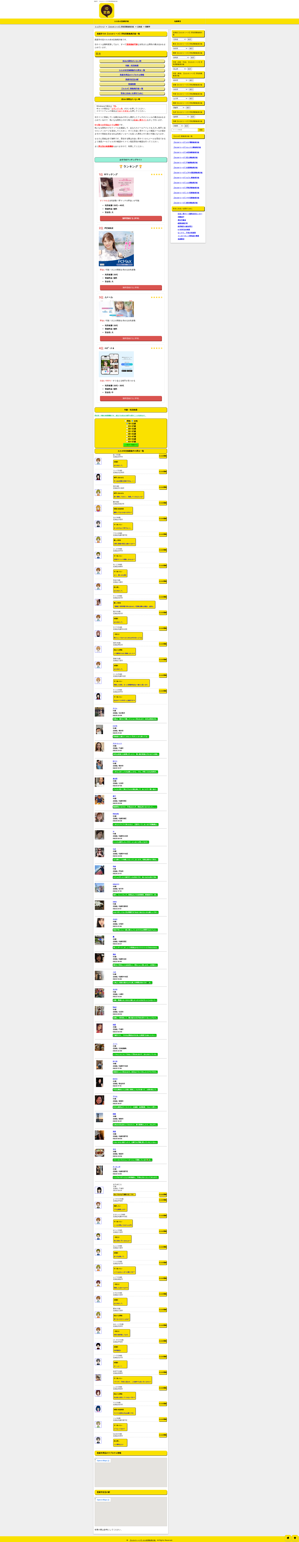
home (288, 1538)
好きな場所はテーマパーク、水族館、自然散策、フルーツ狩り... (135, 1107)
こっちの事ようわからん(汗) (123, 1225)
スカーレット (117, 743)
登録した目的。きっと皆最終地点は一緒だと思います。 (131, 685)
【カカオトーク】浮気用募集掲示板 (186, 188)
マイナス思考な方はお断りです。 (124, 1413)
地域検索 (132, 84)
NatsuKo (116, 814)
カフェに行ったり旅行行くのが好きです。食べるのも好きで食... (135, 877)
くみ (114, 972)
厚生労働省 (182, 220)
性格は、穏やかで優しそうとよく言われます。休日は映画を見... (135, 719)
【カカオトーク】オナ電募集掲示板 (186, 142)
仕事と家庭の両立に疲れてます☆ (124, 544)
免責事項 (177, 21)
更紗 (114, 954)
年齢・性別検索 (132, 65)
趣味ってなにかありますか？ (123, 512)
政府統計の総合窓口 (185, 226)
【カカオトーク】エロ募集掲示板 (185, 183)
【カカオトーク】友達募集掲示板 (185, 168)
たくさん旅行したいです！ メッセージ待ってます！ (131, 842)
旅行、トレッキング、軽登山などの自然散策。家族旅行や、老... (135, 895)
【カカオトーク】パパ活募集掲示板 (186, 193)
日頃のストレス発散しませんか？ (124, 559)
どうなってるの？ (119, 1429)
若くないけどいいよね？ (121, 1319)
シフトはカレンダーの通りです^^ (124, 1272)
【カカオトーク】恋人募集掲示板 (185, 157)
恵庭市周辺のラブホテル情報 (132, 75)
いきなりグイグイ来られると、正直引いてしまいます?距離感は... (135, 824)
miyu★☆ (116, 884)
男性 (129, 421)
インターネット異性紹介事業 (188, 236)
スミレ (115, 708)
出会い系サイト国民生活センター (190, 214)
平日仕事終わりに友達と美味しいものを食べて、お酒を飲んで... (135, 1089)
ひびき (115, 726)
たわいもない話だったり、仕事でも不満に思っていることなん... (135, 1142)
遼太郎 (115, 778)
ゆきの (115, 1079)
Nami (114, 1007)
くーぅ (115, 1044)
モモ (114, 1149)
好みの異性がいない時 (132, 61)
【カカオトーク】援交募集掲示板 (185, 203)
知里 (114, 1025)
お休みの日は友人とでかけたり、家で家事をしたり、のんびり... (135, 1124)
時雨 (114, 1114)
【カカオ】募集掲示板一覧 (132, 88)
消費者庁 (181, 217)
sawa (115, 901)
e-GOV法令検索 (184, 229)
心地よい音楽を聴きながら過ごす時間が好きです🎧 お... (132, 982)
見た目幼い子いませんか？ (122, 1241)
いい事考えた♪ (118, 1444)
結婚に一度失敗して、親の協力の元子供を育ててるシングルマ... (135, 1018)
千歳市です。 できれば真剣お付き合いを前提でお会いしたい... (134, 1035)
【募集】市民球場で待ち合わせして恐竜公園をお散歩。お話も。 (134, 606)
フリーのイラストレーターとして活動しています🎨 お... (132, 1160)
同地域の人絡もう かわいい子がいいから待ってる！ (131, 736)
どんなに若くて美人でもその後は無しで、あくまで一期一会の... (135, 789)
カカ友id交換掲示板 (121, 21)
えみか (115, 919)
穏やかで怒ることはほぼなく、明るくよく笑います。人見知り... (135, 965)
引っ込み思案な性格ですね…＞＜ (124, 481)
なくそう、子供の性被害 (187, 233)
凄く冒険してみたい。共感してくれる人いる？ (128, 497)
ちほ (114, 849)
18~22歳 (132, 423)
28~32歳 (132, 429)
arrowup (295, 1538)
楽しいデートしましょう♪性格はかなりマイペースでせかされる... (135, 947)
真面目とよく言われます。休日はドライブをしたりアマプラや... (135, 1072)
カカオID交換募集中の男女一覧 (132, 70)
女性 (136, 421)
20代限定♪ (117, 1350)
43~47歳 (132, 436)
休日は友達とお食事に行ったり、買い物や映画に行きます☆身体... (136, 754)
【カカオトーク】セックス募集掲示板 (187, 147)
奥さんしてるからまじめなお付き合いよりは (128, 638)
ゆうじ (115, 761)
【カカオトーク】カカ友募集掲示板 (142, 1540)
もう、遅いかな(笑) (120, 575)
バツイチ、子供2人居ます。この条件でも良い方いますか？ (132, 1382)
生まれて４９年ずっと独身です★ (124, 700)
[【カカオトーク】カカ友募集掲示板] (106, 11)
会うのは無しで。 (119, 1256)
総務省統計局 (183, 223)
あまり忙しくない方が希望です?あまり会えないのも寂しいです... (135, 912)
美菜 (114, 1131)
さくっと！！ (118, 1366)
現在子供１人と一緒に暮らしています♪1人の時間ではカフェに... (135, 930)
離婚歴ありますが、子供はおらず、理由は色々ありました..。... (135, 807)
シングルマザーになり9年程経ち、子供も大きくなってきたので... (135, 1177)
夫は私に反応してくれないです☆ (124, 1397)
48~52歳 (132, 439)
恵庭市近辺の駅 (132, 79)
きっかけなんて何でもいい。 (123, 528)
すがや (115, 989)
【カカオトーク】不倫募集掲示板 (185, 162)
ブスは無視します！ (120, 1209)
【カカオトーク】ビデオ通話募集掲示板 (188, 173)
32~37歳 (132, 431)
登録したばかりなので (121, 1288)
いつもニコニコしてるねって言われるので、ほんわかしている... (135, 1054)
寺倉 (114, 866)
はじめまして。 (119, 465)
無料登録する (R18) (131, 287)
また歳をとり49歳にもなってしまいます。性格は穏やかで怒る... (135, 859)
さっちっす (116, 1167)
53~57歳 (132, 441)
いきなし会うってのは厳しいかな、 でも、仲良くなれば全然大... (135, 772)
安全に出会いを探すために (132, 93)
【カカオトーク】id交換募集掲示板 (186, 152)
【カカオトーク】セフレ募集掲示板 (186, 178)
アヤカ (115, 1096)
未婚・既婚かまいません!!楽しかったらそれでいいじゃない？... (135, 1000)
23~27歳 (132, 426)
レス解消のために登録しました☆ (124, 653)
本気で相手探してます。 (121, 1335)
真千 (114, 796)
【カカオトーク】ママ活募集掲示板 (186, 198)
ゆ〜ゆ (115, 1061)
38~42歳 (132, 434)
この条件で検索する (131, 445)
